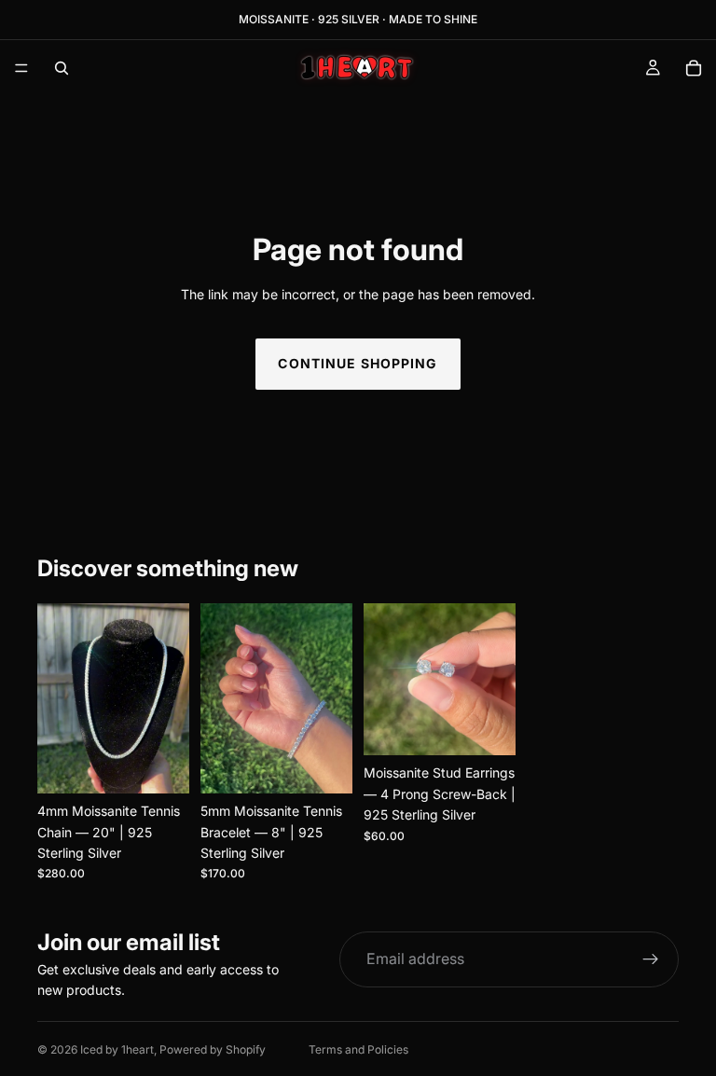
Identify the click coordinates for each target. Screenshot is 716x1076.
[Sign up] (650, 959)
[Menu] (21, 68)
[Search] (61, 68)
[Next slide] (168, 698)
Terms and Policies (358, 1049)
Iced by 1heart (117, 1049)
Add (176, 764)
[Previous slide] (57, 698)
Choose (502, 726)
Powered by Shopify (212, 1049)
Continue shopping (357, 363)
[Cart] (693, 68)
